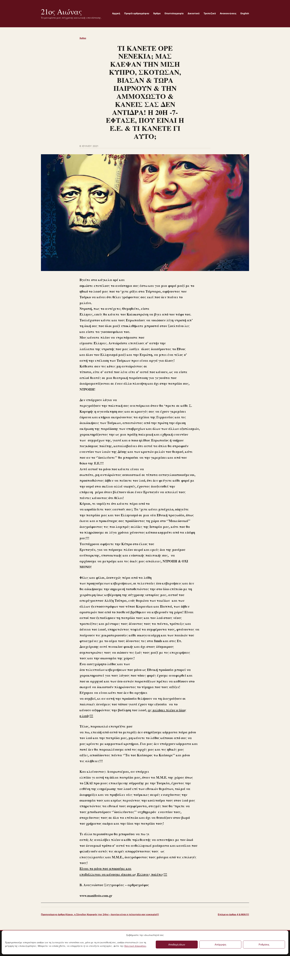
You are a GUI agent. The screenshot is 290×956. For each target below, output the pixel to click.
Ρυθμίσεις (264, 944)
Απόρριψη (220, 944)
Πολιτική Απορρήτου (135, 945)
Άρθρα (83, 38)
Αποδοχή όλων (176, 944)
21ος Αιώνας (61, 12)
